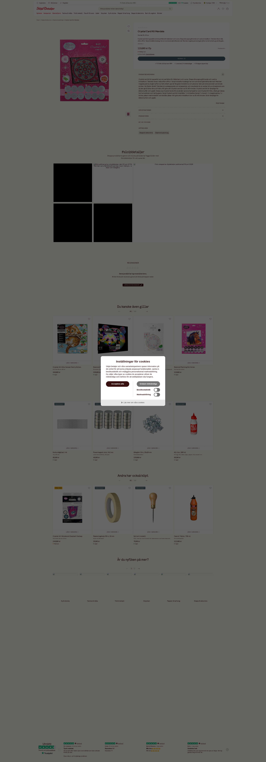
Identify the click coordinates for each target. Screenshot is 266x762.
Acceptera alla (117, 384)
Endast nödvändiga (148, 384)
